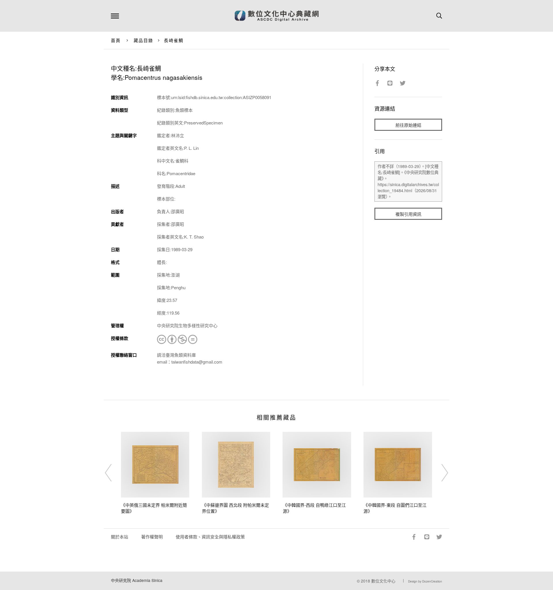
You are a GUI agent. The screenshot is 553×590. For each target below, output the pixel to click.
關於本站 (119, 537)
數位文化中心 (383, 581)
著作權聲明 (152, 537)
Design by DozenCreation (425, 581)
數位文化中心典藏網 (277, 15)
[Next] (439, 472)
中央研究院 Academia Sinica (136, 580)
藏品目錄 (144, 40)
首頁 (116, 40)
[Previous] (113, 472)
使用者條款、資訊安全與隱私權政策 (210, 537)
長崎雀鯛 (174, 40)
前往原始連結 (408, 125)
